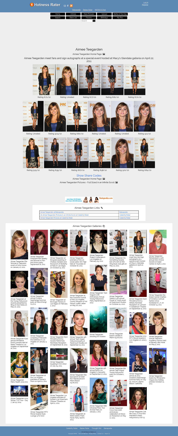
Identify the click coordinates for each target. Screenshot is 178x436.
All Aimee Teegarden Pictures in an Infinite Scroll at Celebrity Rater (64, 215)
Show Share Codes (89, 175)
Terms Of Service (83, 433)
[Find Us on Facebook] (68, 6)
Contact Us (100, 433)
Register (145, 5)
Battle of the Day (120, 14)
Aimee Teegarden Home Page (87, 54)
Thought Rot (96, 428)
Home (57, 14)
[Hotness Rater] (46, 6)
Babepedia (76, 10)
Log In (145, 2)
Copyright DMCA (72, 433)
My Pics (120, 18)
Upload (104, 14)
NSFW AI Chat (100, 10)
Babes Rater (87, 10)
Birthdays (104, 18)
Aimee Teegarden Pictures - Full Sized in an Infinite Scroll (87, 182)
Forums (89, 18)
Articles (73, 14)
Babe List (73, 18)
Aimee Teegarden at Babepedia (52, 212)
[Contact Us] (64, 6)
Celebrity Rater (124, 215)
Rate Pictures (89, 14)
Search (57, 18)
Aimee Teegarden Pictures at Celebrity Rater (56, 218)
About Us (107, 433)
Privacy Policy (92, 433)
